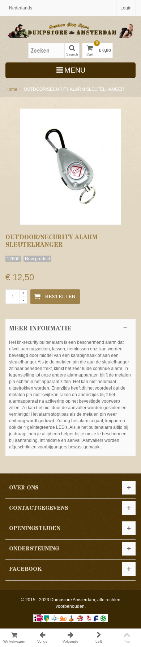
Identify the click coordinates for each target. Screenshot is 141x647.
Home (11, 89)
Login (126, 8)
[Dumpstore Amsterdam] (70, 29)
